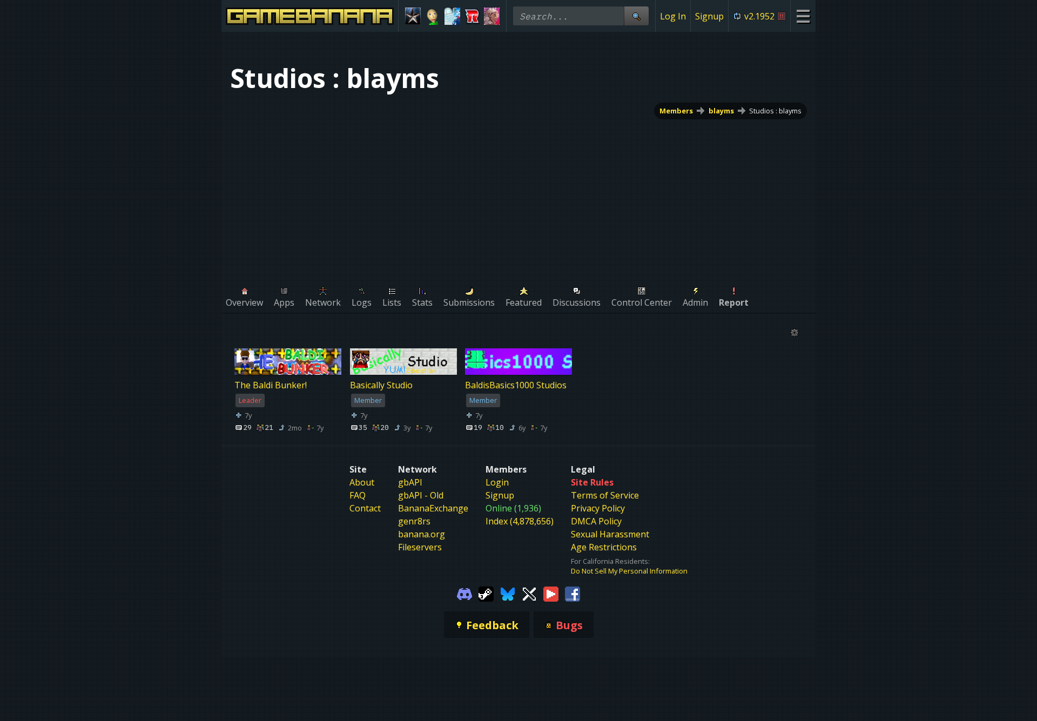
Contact (365, 508)
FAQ (357, 495)
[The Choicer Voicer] (452, 16)
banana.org (421, 534)
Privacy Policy (598, 508)
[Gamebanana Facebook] (572, 593)
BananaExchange (433, 508)
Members (676, 111)
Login (497, 482)
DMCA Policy (596, 521)
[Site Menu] (803, 16)
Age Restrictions (604, 547)
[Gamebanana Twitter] (529, 593)
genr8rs (414, 521)
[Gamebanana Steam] (486, 593)
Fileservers (420, 547)
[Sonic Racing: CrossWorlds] (472, 16)
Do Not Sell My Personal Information (629, 571)
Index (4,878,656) (520, 521)
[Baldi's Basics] (433, 16)
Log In (673, 16)
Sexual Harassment (610, 534)
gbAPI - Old (420, 495)
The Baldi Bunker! (270, 386)
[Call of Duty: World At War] (413, 16)
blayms (721, 111)
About (361, 482)
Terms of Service (605, 495)
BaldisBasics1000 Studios (516, 386)
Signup (709, 16)
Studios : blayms (775, 111)
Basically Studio (381, 386)
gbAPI (410, 482)
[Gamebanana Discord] (464, 593)
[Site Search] (636, 15)
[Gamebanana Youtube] (551, 593)
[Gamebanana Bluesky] (507, 593)
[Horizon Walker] (492, 16)
